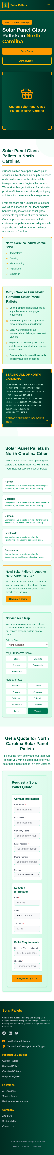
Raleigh (16, 659)
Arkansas (38, 692)
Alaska (38, 685)
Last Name (19, 818)
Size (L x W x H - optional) (26, 948)
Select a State (12, 640)
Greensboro (16, 671)
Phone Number (21, 857)
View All (37, 711)
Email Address (21, 844)
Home (16, 1146)
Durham (16, 665)
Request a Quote (18, 599)
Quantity (18, 961)
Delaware (38, 704)
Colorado (38, 698)
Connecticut (16, 704)
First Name (20, 804)
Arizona (16, 692)
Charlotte (38, 659)
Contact (25, 1146)
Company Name (22, 831)
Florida (16, 711)
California (16, 698)
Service (18, 870)
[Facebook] (4, 1033)
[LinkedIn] (10, 1033)
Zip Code (19, 923)
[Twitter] (16, 1033)
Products (37, 1146)
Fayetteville (38, 665)
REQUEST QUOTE (27, 978)
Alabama (16, 685)
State (17, 910)
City (16, 897)
